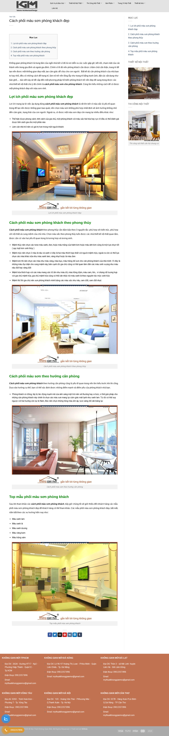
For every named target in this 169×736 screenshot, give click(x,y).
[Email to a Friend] (60, 634)
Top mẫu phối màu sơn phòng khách (27, 55)
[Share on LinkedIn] (74, 634)
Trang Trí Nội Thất (124, 3)
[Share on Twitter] (55, 634)
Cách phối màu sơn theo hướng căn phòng (30, 51)
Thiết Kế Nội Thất (75, 3)
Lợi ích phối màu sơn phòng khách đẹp (28, 43)
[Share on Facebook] (50, 634)
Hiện (37, 38)
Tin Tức (12, 17)
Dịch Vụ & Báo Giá (57, 3)
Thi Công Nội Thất (93, 3)
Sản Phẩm (109, 3)
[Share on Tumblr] (79, 634)
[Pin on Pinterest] (64, 634)
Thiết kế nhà (139, 3)
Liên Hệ (55, 8)
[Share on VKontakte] (69, 634)
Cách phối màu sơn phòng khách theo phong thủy (33, 47)
